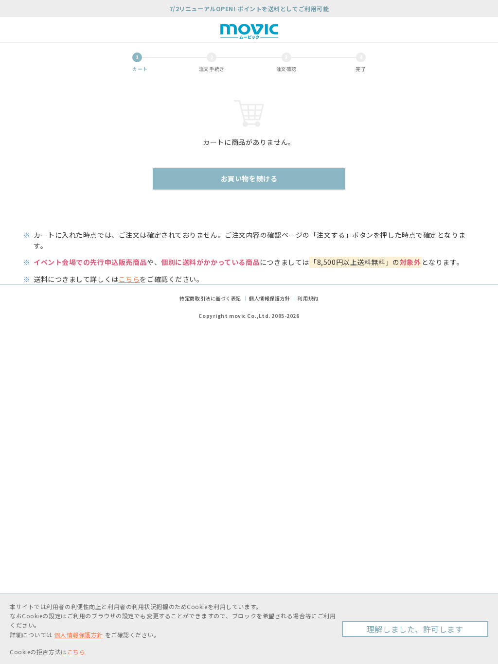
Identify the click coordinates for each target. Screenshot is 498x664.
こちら (129, 279)
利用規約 (308, 298)
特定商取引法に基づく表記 (210, 298)
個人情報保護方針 (269, 298)
